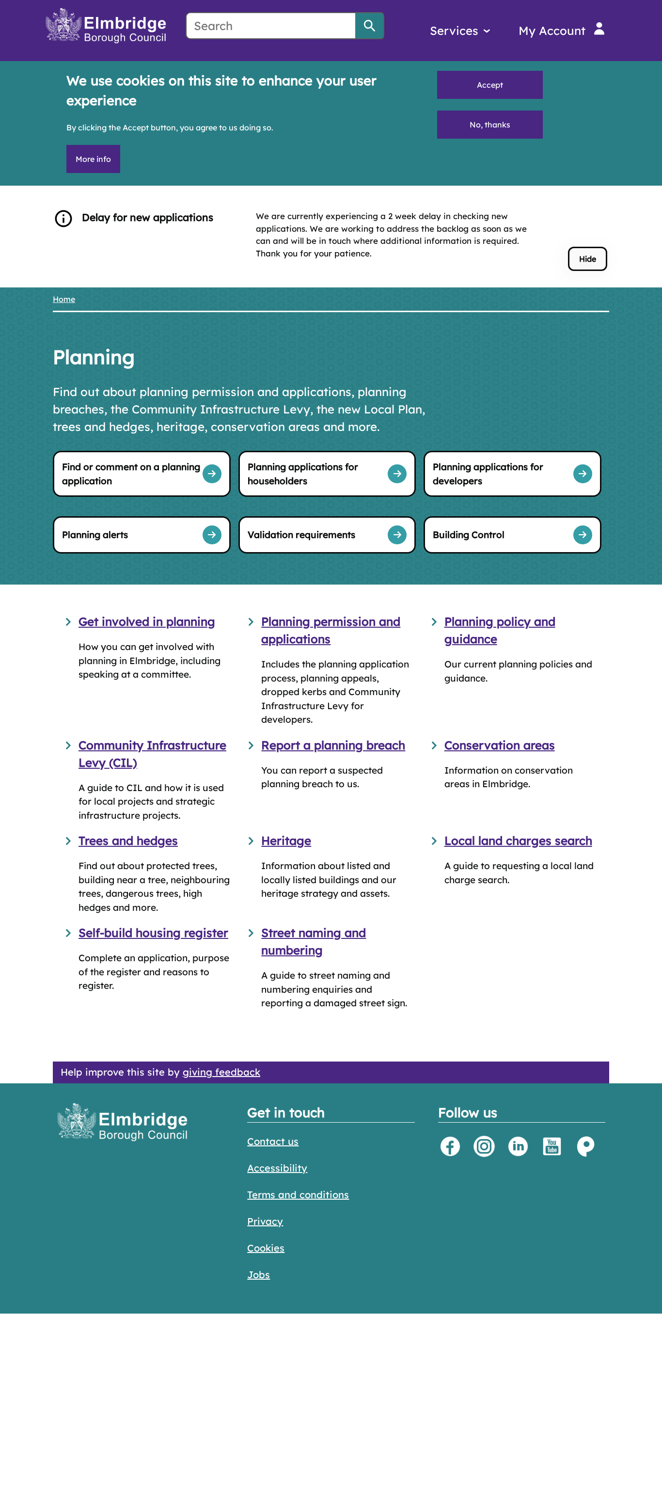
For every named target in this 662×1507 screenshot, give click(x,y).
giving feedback (221, 1072)
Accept (490, 85)
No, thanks (490, 124)
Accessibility (277, 1168)
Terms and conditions (298, 1195)
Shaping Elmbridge (586, 1146)
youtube (552, 1146)
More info (93, 159)
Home (64, 299)
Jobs (258, 1275)
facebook (450, 1146)
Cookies (265, 1248)
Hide (587, 259)
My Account (552, 30)
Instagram (484, 1146)
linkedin (518, 1146)
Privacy (265, 1221)
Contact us (273, 1141)
